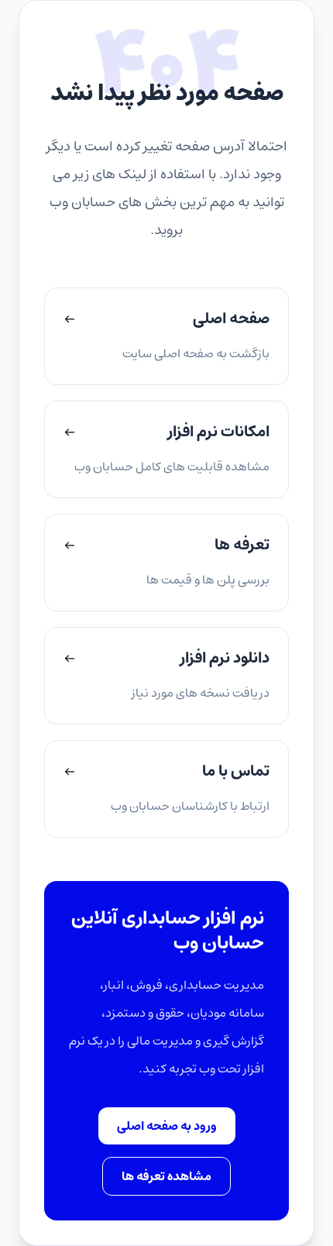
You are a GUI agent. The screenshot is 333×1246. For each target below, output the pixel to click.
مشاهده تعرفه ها (166, 1176)
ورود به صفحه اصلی (167, 1126)
